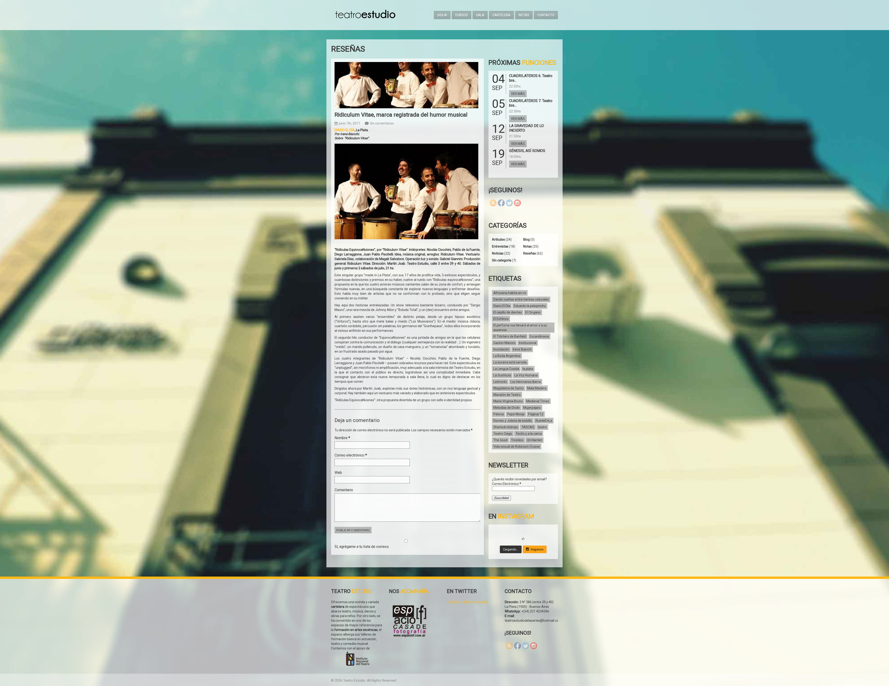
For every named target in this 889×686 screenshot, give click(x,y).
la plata (528, 369)
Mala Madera (536, 388)
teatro (542, 427)
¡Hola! (442, 15)
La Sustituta (502, 375)
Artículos (498, 239)
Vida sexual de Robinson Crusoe (516, 446)
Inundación (501, 349)
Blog (526, 239)
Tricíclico (517, 440)
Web (338, 472)
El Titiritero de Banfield (509, 336)
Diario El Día (501, 306)
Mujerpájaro (532, 408)
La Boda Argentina (506, 356)
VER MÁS (518, 94)
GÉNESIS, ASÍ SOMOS (527, 151)
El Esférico (501, 319)
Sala (480, 15)
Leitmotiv (500, 382)
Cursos (461, 15)
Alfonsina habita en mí (509, 293)
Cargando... (510, 549)
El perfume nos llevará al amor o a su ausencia (520, 327)
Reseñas (529, 253)
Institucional (527, 343)
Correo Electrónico (506, 484)
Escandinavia (539, 336)
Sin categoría (501, 260)
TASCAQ (527, 427)
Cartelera (501, 15)
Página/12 (535, 414)
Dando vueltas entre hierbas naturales (521, 299)
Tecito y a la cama (529, 433)
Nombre (342, 438)
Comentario (344, 490)
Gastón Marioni (504, 343)
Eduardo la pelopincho (530, 306)
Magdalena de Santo (508, 388)
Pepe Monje (516, 414)
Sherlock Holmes (505, 427)
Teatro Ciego (502, 433)
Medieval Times (537, 401)
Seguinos (537, 549)
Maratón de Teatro (507, 395)
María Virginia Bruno (508, 401)
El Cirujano (533, 312)
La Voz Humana (526, 375)
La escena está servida (510, 362)
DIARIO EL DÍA (345, 130)
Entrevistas (500, 246)
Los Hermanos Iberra (525, 382)
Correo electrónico (351, 455)
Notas (524, 15)
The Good (500, 440)
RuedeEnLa (543, 420)
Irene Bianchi (522, 349)
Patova (498, 414)
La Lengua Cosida (506, 369)
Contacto (545, 15)
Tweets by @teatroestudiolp (467, 602)
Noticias (498, 253)
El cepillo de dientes (507, 312)
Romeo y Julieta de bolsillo (512, 420)
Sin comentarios (382, 123)
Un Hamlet (534, 440)
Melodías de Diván (506, 408)
